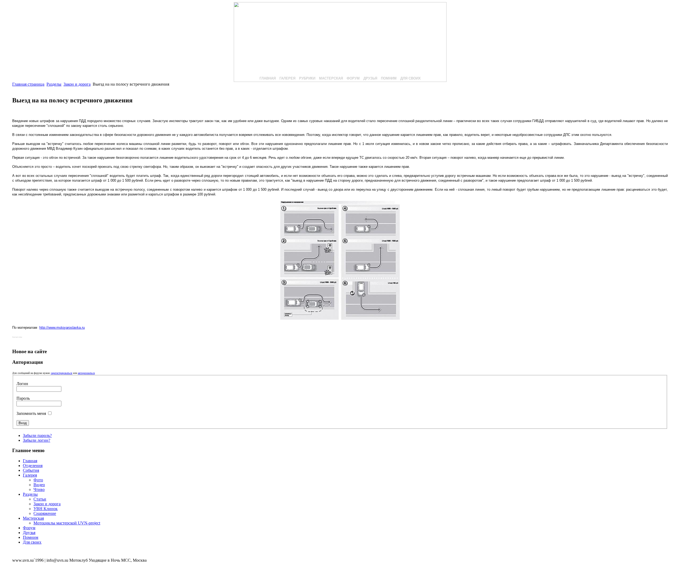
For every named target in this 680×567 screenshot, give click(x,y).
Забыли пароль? (37, 435)
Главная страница (28, 84)
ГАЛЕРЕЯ (287, 78)
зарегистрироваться (61, 373)
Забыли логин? (36, 440)
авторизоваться (86, 373)
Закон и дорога (77, 84)
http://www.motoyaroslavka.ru (62, 328)
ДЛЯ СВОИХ (410, 78)
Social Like (17, 337)
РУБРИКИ (307, 78)
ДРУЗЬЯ (370, 78)
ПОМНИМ (389, 78)
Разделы (53, 84)
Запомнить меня (31, 413)
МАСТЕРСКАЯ (331, 78)
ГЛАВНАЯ (268, 78)
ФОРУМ (353, 78)
